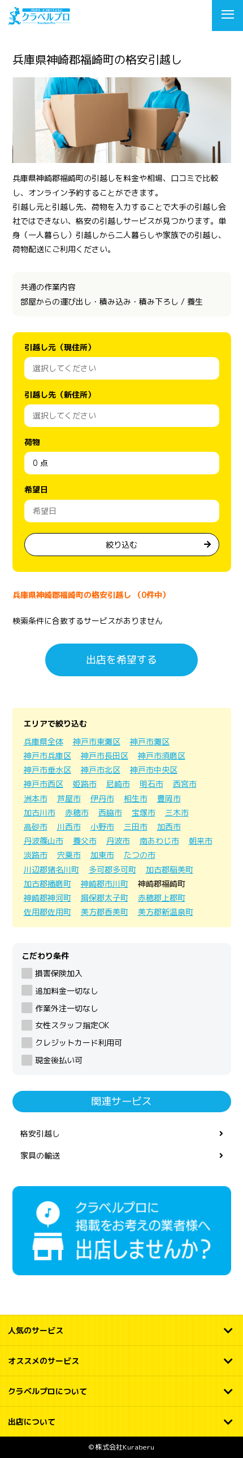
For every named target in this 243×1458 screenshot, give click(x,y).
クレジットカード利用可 (78, 1042)
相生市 (135, 798)
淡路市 (35, 854)
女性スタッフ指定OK (72, 1025)
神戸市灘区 (150, 741)
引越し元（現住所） (60, 347)
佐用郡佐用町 (47, 911)
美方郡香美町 (104, 911)
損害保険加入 (59, 973)
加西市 (169, 826)
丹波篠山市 (43, 840)
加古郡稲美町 (169, 869)
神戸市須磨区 (161, 755)
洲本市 (35, 798)
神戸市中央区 (153, 769)
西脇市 (110, 812)
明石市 (151, 783)
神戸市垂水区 (47, 769)
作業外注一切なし (66, 1008)
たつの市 (139, 854)
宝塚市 (143, 812)
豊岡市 (169, 798)
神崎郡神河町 (47, 897)
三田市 (135, 826)
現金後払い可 (59, 1060)
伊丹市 (102, 798)
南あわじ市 (159, 840)
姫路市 (85, 783)
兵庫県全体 (43, 741)
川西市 (69, 826)
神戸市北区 (100, 769)
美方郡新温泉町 (165, 911)
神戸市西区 (43, 783)
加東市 (102, 854)
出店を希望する (121, 660)
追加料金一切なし (66, 990)
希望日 (36, 489)
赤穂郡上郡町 (161, 897)
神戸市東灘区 (96, 741)
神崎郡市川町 (104, 883)
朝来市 (200, 840)
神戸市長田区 (104, 755)
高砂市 (35, 826)
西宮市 (185, 783)
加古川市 (39, 812)
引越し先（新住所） (60, 394)
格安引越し (40, 1133)
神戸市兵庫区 (47, 755)
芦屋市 (69, 798)
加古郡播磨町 (47, 883)
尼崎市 (118, 783)
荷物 (32, 442)
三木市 (177, 812)
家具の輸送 (40, 1155)
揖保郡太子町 (104, 897)
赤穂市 (77, 812)
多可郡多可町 (112, 869)
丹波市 (118, 840)
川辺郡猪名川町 (51, 869)
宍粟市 (69, 854)
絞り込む (121, 544)
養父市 (85, 840)
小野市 (102, 826)
